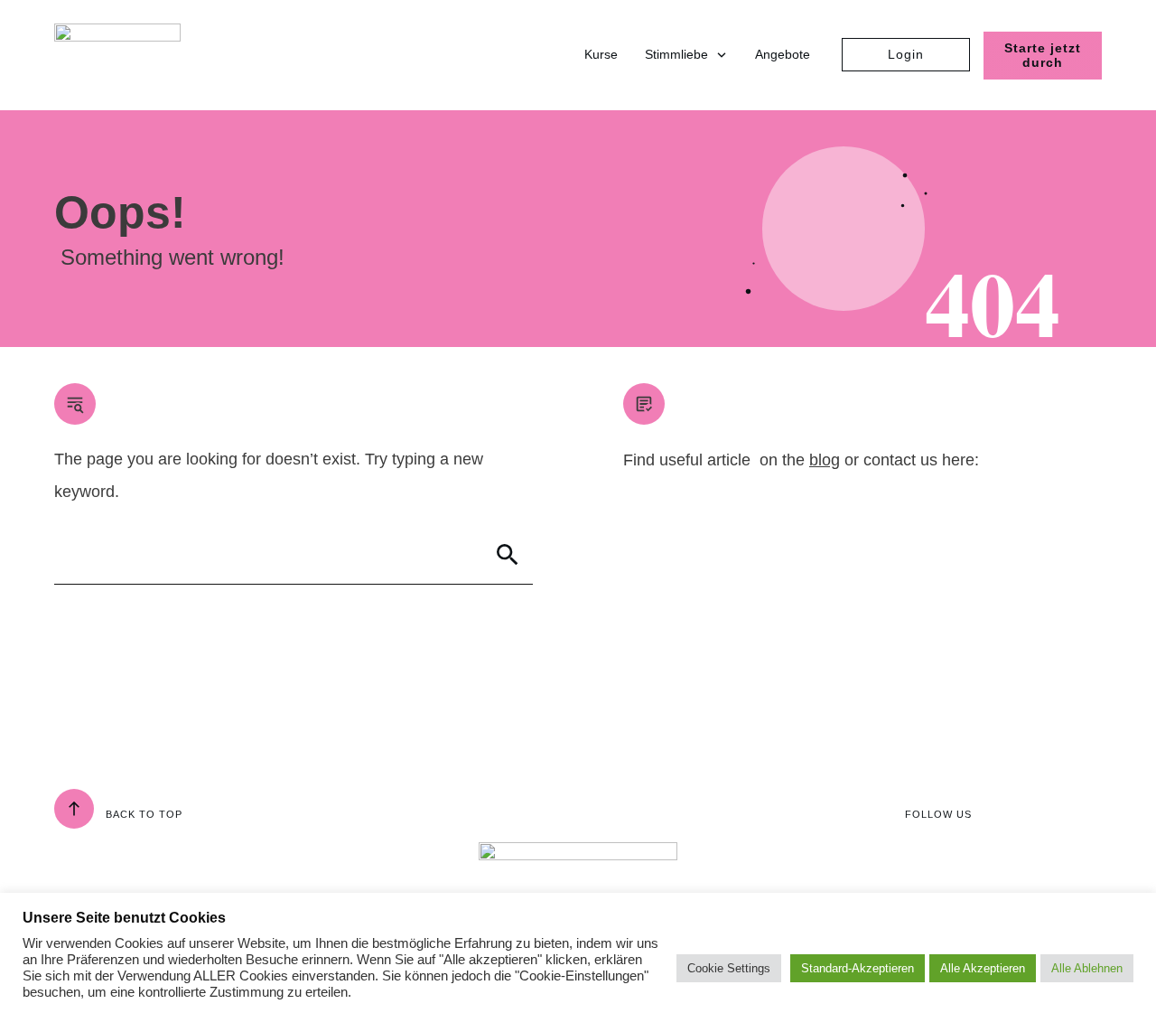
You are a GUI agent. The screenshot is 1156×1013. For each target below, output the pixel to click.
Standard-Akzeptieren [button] (857, 968)
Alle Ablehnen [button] (1087, 968)
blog (824, 460)
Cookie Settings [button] (728, 968)
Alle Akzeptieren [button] (982, 968)
